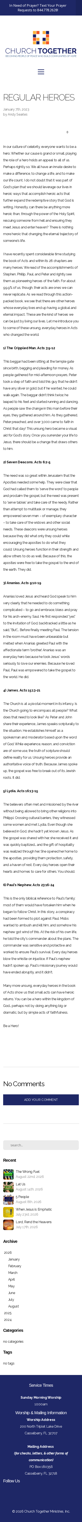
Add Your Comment (41, 1100)
